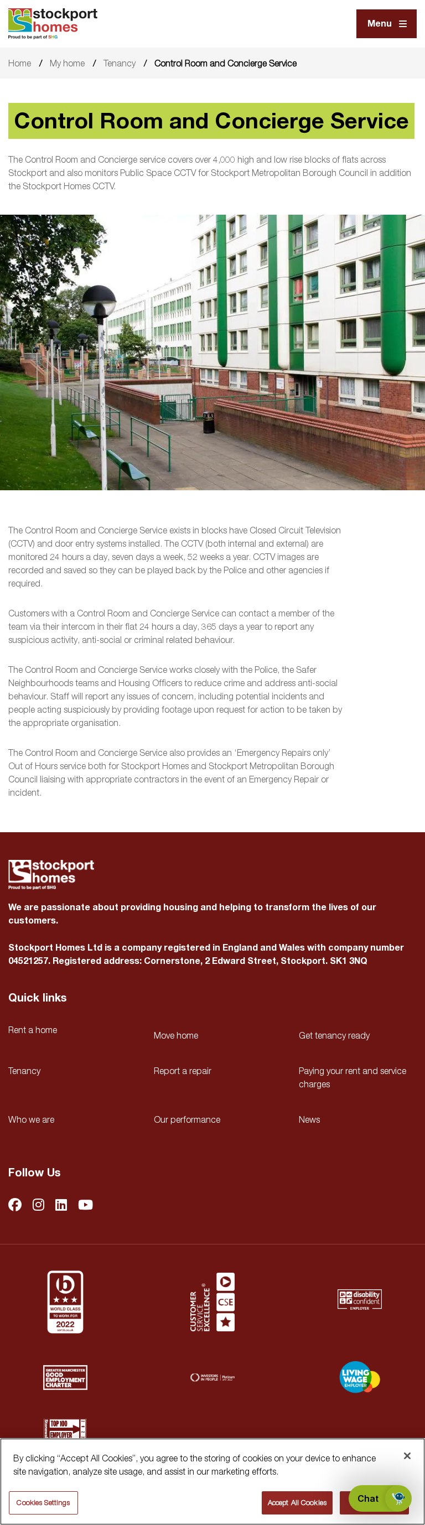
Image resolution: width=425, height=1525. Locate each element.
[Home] (52, 23)
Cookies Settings (43, 1502)
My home (67, 63)
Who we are (31, 1119)
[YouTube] (85, 1205)
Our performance (187, 1119)
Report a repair (182, 1071)
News (309, 1119)
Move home (176, 1035)
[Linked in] (61, 1205)
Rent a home (32, 1030)
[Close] (407, 1456)
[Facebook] (15, 1205)
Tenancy (119, 63)
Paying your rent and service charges (352, 1077)
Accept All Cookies (297, 1502)
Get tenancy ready (334, 1035)
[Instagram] (38, 1205)
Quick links (37, 998)
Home (19, 63)
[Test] (212, 1302)
